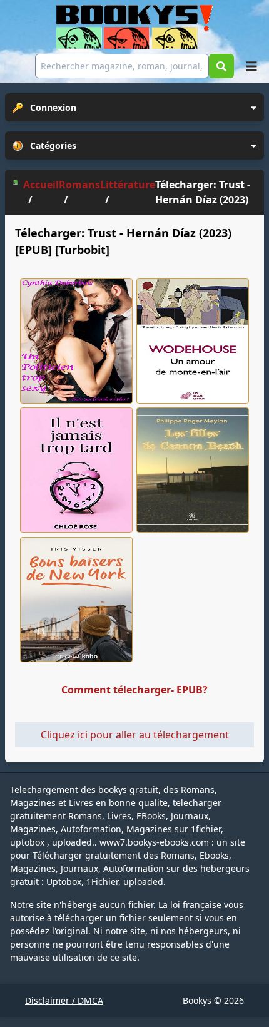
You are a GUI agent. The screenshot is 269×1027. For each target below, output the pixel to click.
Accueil (41, 185)
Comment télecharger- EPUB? (134, 690)
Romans (79, 185)
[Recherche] (221, 66)
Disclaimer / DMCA (64, 1000)
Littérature (127, 185)
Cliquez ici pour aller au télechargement (135, 735)
